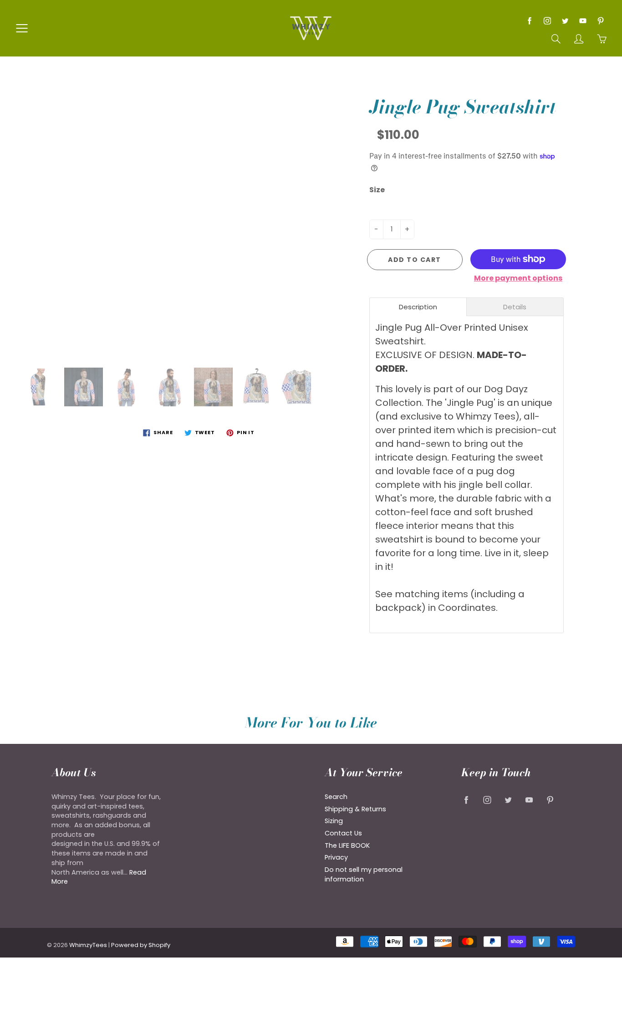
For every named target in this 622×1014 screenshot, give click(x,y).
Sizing (334, 820)
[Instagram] (547, 20)
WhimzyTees (88, 945)
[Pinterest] (600, 20)
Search (336, 796)
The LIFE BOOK (347, 845)
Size (377, 190)
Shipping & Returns (355, 809)
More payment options (518, 278)
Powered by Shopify (140, 945)
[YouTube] (582, 20)
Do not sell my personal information (364, 874)
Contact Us (343, 833)
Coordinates (467, 607)
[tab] (418, 306)
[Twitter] (564, 20)
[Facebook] (529, 20)
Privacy (336, 857)
